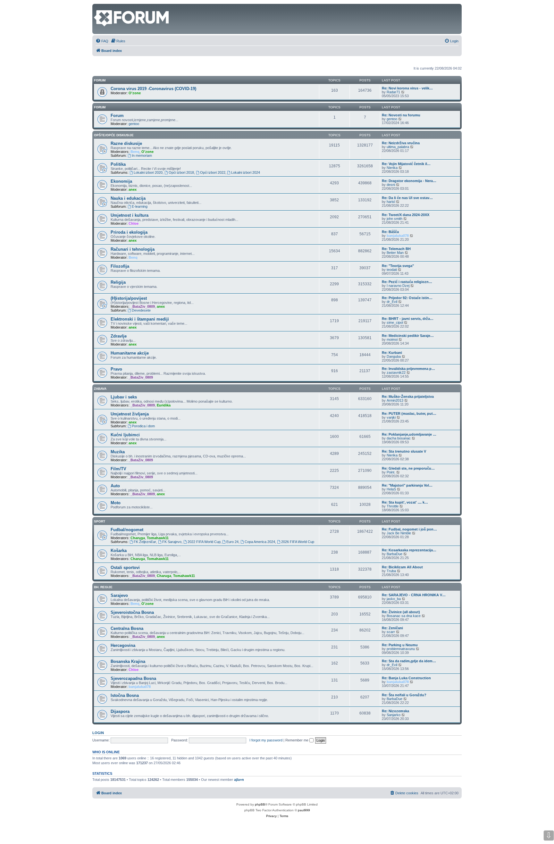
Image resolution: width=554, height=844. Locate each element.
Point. (391, 472)
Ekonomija (121, 181)
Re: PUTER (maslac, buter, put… (409, 413)
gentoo (134, 124)
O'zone (135, 93)
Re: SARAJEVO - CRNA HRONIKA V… (414, 595)
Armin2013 (395, 400)
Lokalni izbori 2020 (148, 172)
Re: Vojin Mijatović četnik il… (406, 164)
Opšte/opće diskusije (114, 135)
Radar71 (393, 92)
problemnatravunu (401, 649)
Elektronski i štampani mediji (140, 319)
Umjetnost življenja (130, 414)
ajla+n (239, 779)
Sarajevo (119, 595)
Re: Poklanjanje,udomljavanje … (409, 434)
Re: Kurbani (392, 353)
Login (98, 733)
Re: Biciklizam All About (402, 567)
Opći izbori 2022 (212, 172)
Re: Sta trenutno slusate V (404, 451)
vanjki (391, 417)
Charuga (137, 538)
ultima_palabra (398, 147)
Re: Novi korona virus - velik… (407, 88)
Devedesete (141, 310)
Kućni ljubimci (125, 434)
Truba (391, 571)
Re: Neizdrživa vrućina (401, 143)
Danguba (394, 356)
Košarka (119, 550)
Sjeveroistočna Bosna (132, 612)
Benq (134, 152)
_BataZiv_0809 (142, 306)
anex (133, 189)
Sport (99, 521)
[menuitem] (102, 41)
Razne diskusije (126, 143)
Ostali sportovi (125, 567)
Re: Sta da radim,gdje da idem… (409, 661)
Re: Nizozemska (395, 711)
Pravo (116, 369)
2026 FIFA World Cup (297, 542)
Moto (116, 502)
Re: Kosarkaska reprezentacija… (409, 550)
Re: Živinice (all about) (401, 612)
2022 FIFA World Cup (204, 542)
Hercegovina (123, 645)
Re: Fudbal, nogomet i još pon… (409, 529)
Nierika (392, 168)
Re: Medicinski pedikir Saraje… (408, 336)
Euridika (164, 405)
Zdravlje (119, 336)
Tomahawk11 (158, 538)
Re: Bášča (390, 232)
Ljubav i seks (124, 397)
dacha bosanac (399, 438)
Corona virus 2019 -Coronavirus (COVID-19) (153, 88)
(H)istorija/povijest (129, 298)
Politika (118, 164)
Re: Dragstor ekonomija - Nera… (409, 181)
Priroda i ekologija (129, 232)
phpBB (260, 804)
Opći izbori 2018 (181, 172)
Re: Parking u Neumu (400, 645)
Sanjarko (393, 715)
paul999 (304, 810)
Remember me (297, 740)
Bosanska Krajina (128, 661)
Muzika (118, 451)
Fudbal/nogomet (127, 529)
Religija (118, 282)
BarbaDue (394, 554)
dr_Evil (392, 302)
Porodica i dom (143, 426)
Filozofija (120, 266)
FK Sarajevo (171, 542)
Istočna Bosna (125, 695)
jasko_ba (394, 599)
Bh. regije (103, 587)
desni (391, 185)
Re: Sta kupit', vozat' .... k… (405, 502)
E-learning (139, 206)
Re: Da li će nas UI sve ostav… (407, 198)
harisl (391, 202)
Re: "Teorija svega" (398, 266)
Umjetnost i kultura (129, 215)
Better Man (395, 253)
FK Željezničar (145, 542)
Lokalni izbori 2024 (245, 172)
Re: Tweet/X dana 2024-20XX (405, 215)
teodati (392, 270)
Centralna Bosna (127, 628)
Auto (115, 485)
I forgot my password (265, 740)
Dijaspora (120, 711)
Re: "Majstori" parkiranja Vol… (407, 485)
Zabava (100, 388)
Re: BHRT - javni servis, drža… (407, 319)
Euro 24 (232, 542)
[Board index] (97, 7)
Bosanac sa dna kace (404, 616)
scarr (391, 632)
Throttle (393, 506)
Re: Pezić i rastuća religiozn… (407, 282)
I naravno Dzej (398, 286)
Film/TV (118, 468)
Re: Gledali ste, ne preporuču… (408, 468)
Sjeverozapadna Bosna (133, 678)
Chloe (133, 223)
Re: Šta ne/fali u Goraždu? (404, 695)
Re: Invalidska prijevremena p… (408, 369)
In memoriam (142, 155)
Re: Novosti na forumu (401, 115)
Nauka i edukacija (128, 198)
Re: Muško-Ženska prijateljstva (408, 396)
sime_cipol (395, 322)
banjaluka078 (398, 236)
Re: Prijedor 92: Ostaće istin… (407, 298)
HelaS (391, 489)
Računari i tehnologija (133, 249)
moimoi (392, 339)
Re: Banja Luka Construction (406, 678)
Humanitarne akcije (130, 353)
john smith (394, 219)
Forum (99, 107)
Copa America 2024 (260, 542)
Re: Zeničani (392, 628)
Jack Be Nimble (399, 533)
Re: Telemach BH (396, 249)
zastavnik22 (396, 372)
